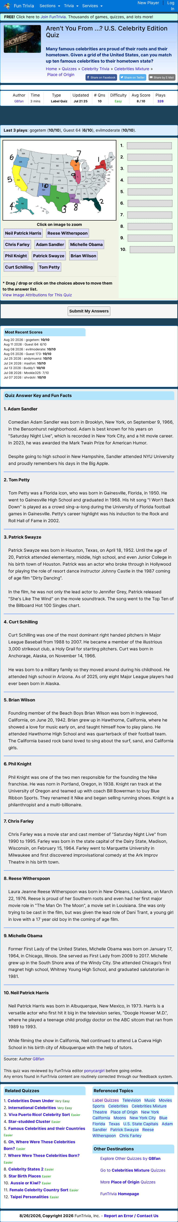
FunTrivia (119, 1194)
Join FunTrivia (53, 17)
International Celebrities (32, 1107)
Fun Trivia (23, 6)
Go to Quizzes (132, 1170)
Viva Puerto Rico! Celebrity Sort (39, 1114)
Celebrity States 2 (26, 1169)
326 (160, 101)
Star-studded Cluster (29, 1121)
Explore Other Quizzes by (130, 1158)
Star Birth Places (25, 1176)
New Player (148, 2)
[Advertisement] (89, 115)
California (101, 1118)
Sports (98, 1106)
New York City (143, 1118)
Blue (163, 1118)
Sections (48, 5)
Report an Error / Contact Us (131, 1215)
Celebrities (118, 1106)
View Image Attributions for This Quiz (37, 295)
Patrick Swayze (124, 1129)
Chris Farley (130, 1135)
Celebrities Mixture (149, 1106)
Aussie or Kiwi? (25, 1183)
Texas (114, 1124)
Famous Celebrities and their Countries (46, 1128)
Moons (120, 1118)
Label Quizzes (105, 1100)
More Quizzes (128, 1182)
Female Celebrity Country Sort (39, 1190)
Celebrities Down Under (31, 1100)
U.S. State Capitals (140, 1124)
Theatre (99, 1112)
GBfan (19, 101)
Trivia (69, 5)
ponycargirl (94, 1070)
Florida (98, 1124)
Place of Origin (124, 1112)
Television (131, 1100)
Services (90, 5)
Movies (165, 1100)
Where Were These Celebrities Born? (44, 1155)
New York (150, 1112)
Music (149, 1100)
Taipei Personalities (29, 1197)
